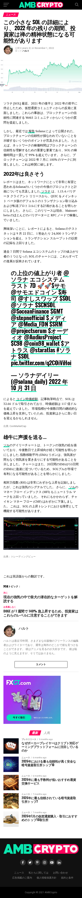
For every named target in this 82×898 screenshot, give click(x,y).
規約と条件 (67, 877)
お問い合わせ (60, 872)
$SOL (65, 298)
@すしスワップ (38, 298)
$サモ (58, 285)
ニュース (19, 872)
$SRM (55, 324)
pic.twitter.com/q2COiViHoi (41, 362)
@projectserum (29, 330)
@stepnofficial (28, 317)
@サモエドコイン (34, 291)
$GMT (56, 311)
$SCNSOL (45, 304)
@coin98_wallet (42, 343)
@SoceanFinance (30, 311)
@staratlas (42, 349)
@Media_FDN (33, 324)
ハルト (26, 50)
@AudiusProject (42, 336)
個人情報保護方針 (46, 877)
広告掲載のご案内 (22, 877)
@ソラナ (22, 304)
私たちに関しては (38, 872)
